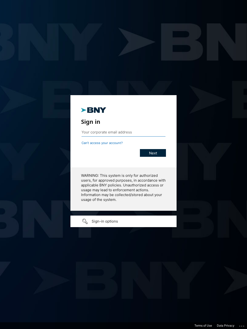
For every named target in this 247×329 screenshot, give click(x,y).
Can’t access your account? (102, 143)
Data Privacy (225, 325)
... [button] (242, 324)
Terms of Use (203, 325)
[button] (123, 221)
